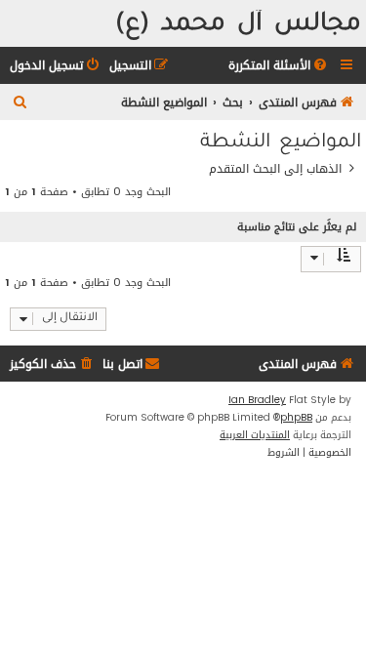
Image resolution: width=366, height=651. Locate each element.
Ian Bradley (257, 400)
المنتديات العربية (255, 435)
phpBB (296, 418)
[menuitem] (279, 66)
